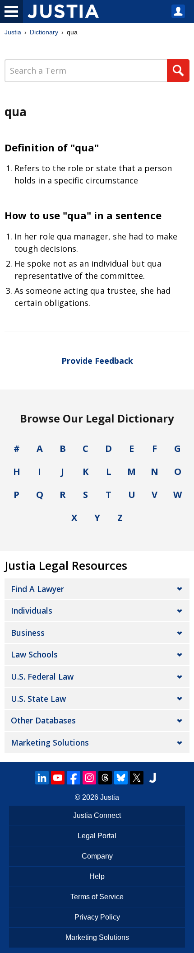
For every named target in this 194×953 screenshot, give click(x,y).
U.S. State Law (38, 698)
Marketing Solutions (50, 742)
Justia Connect (97, 815)
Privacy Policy (97, 917)
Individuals (31, 610)
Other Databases (43, 720)
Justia (13, 32)
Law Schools (34, 654)
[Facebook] (73, 777)
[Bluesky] (121, 777)
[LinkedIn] (42, 777)
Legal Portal (97, 836)
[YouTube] (58, 777)
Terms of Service (97, 897)
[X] (136, 777)
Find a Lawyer (37, 588)
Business (28, 632)
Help (97, 876)
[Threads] (105, 777)
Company (97, 856)
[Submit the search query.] (178, 70)
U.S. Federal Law (42, 676)
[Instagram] (89, 777)
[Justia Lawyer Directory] (152, 777)
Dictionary (44, 32)
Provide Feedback (97, 360)
